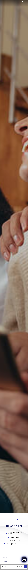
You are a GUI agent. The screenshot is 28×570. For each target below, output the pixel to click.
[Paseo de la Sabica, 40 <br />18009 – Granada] (6, 533)
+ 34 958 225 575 (15, 537)
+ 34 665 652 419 (15, 540)
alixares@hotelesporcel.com (15, 544)
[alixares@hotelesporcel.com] (4, 544)
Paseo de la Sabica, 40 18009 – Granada (15, 533)
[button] (25, 566)
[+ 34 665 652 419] (8, 540)
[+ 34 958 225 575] (8, 537)
